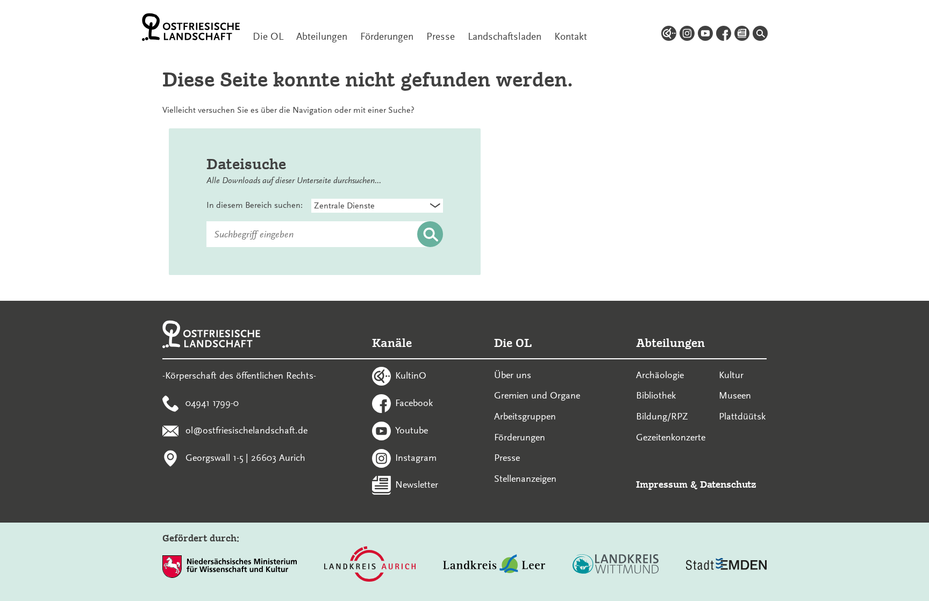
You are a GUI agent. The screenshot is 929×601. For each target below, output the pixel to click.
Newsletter (416, 484)
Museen (735, 395)
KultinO (410, 375)
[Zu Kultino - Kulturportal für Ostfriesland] (668, 35)
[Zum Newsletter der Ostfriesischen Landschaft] (741, 35)
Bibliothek (656, 395)
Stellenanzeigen (525, 478)
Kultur (731, 375)
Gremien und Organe (537, 395)
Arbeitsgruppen (525, 416)
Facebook (414, 402)
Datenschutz (728, 484)
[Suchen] (430, 234)
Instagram (416, 457)
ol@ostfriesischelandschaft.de (246, 429)
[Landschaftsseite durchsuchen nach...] (760, 35)
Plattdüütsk (742, 416)
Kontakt (570, 36)
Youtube (411, 429)
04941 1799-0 (212, 402)
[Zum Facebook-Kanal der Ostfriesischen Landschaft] (723, 35)
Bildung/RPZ (662, 416)
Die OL (268, 36)
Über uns (512, 375)
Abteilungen (321, 36)
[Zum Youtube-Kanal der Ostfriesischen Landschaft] (705, 35)
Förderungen (386, 36)
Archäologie (660, 375)
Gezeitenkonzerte (670, 437)
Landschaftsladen (504, 36)
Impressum (662, 484)
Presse (440, 36)
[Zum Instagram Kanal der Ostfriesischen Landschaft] (687, 35)
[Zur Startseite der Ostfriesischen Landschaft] (191, 27)
